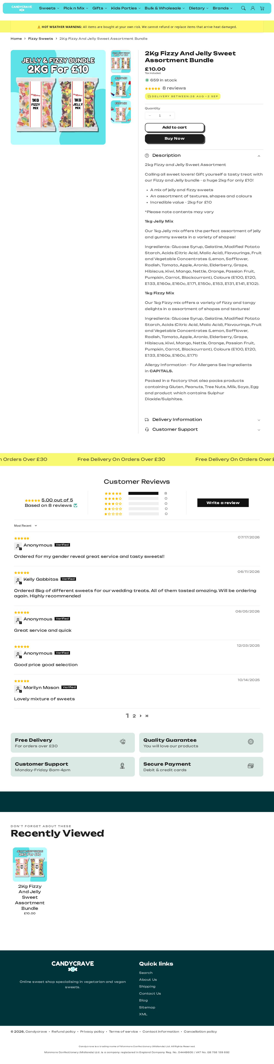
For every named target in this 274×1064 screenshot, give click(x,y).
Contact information (161, 1031)
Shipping (147, 986)
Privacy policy (92, 1031)
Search (146, 973)
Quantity (152, 108)
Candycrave (36, 1031)
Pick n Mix (74, 8)
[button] (243, 8)
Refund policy (64, 1031)
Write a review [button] (223, 503)
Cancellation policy (200, 1031)
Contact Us (150, 993)
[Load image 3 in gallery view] (121, 111)
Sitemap (147, 1007)
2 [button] (134, 716)
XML (143, 1014)
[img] (21, 537)
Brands (221, 8)
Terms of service (123, 1031)
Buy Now (175, 138)
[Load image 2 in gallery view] (121, 86)
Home (16, 38)
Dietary (197, 8)
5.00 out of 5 (57, 500)
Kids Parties (124, 8)
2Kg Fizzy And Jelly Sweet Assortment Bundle (103, 38)
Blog (143, 1000)
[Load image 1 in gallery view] (121, 61)
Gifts (97, 8)
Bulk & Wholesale (163, 8)
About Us (148, 979)
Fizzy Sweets (40, 38)
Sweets (47, 8)
